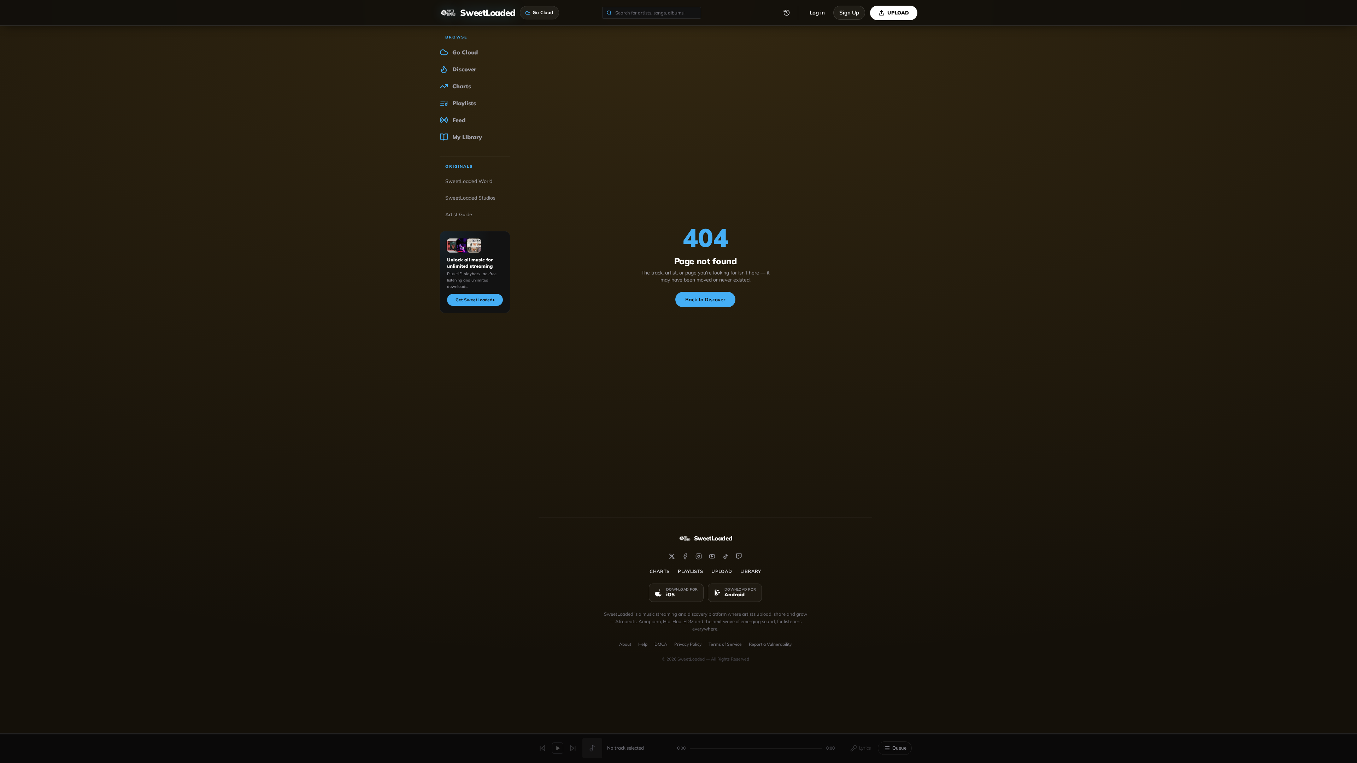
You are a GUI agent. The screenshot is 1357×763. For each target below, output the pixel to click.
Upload (721, 571)
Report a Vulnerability (770, 644)
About (625, 644)
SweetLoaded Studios (470, 198)
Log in (817, 12)
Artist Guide (458, 214)
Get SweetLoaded (475, 299)
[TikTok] (725, 556)
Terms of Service (725, 644)
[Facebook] (685, 556)
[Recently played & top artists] (786, 12)
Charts (659, 571)
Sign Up (849, 12)
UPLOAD (898, 13)
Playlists (690, 571)
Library (750, 571)
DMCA (660, 644)
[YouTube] (712, 556)
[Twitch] (739, 556)
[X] (672, 556)
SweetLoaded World (468, 181)
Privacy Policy (687, 644)
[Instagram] (698, 556)
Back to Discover (705, 299)
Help (642, 644)
